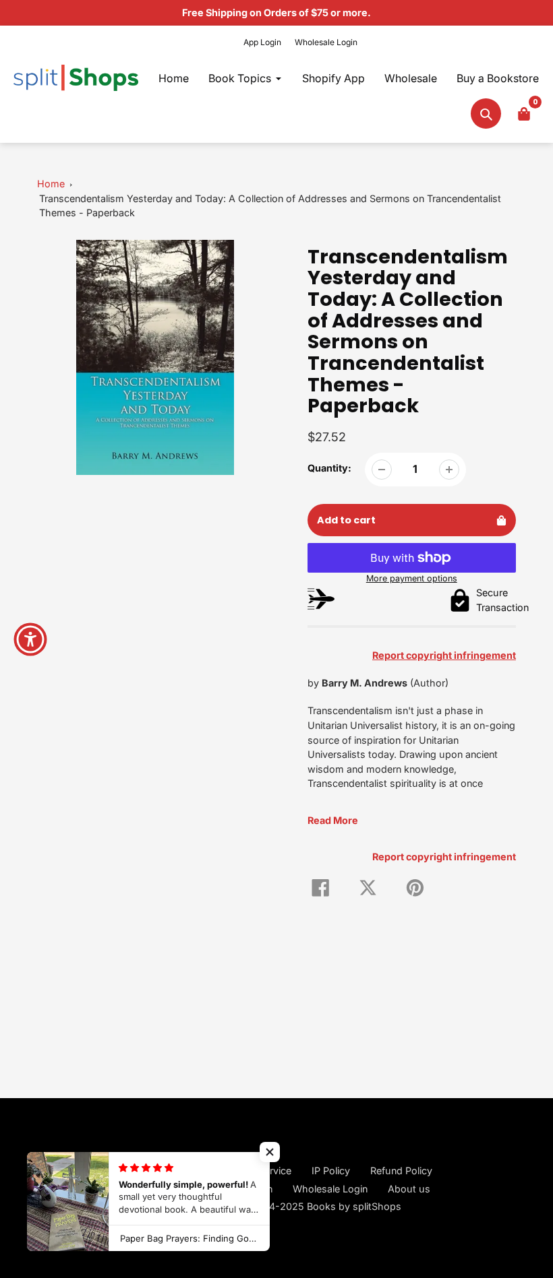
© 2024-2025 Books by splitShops (320, 1206)
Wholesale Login (326, 42)
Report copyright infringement (444, 856)
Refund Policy (401, 1170)
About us (409, 1188)
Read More (333, 820)
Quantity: (329, 468)
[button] (270, 1152)
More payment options (411, 578)
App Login (262, 42)
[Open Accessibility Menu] (30, 639)
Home (51, 183)
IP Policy (331, 1170)
